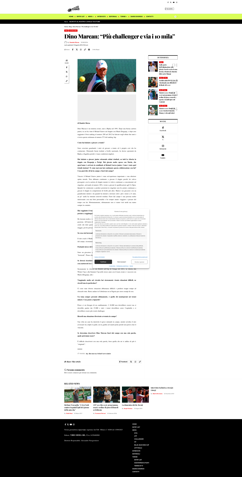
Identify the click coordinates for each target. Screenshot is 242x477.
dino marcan (93, 354)
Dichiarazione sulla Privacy (122, 266)
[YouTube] (174, 2)
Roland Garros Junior (104, 354)
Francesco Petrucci (100, 413)
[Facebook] (168, 2)
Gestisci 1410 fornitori (100, 257)
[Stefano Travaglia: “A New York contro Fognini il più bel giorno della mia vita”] (77, 395)
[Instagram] (177, 2)
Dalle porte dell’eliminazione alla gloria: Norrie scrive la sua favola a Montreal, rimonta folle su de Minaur (168, 69)
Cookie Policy (112, 266)
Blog (70, 26)
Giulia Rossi (69, 413)
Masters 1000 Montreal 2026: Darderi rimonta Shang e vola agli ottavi (167, 110)
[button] (176, 9)
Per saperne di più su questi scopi (140, 257)
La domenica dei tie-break (132, 405)
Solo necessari (121, 262)
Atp (66, 30)
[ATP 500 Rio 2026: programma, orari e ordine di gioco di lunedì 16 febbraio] (106, 395)
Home (66, 26)
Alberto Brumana (157, 393)
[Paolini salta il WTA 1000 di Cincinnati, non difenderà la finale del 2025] (153, 82)
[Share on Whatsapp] (81, 49)
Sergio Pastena (128, 408)
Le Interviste (73, 30)
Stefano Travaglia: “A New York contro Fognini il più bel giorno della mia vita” (76, 407)
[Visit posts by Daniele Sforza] (65, 42)
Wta (165, 78)
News (161, 62)
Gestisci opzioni (139, 262)
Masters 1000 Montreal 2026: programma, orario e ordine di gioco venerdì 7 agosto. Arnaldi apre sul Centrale (168, 97)
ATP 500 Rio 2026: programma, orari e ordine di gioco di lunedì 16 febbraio (105, 407)
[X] (171, 2)
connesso (76, 372)
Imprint (131, 266)
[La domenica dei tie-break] (135, 395)
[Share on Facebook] (73, 49)
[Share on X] (77, 49)
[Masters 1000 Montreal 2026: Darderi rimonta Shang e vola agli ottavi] (153, 110)
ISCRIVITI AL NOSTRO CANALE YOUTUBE (84, 22)
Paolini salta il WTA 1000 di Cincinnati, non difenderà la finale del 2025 (168, 83)
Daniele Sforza (74, 42)
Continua (103, 262)
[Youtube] (163, 156)
